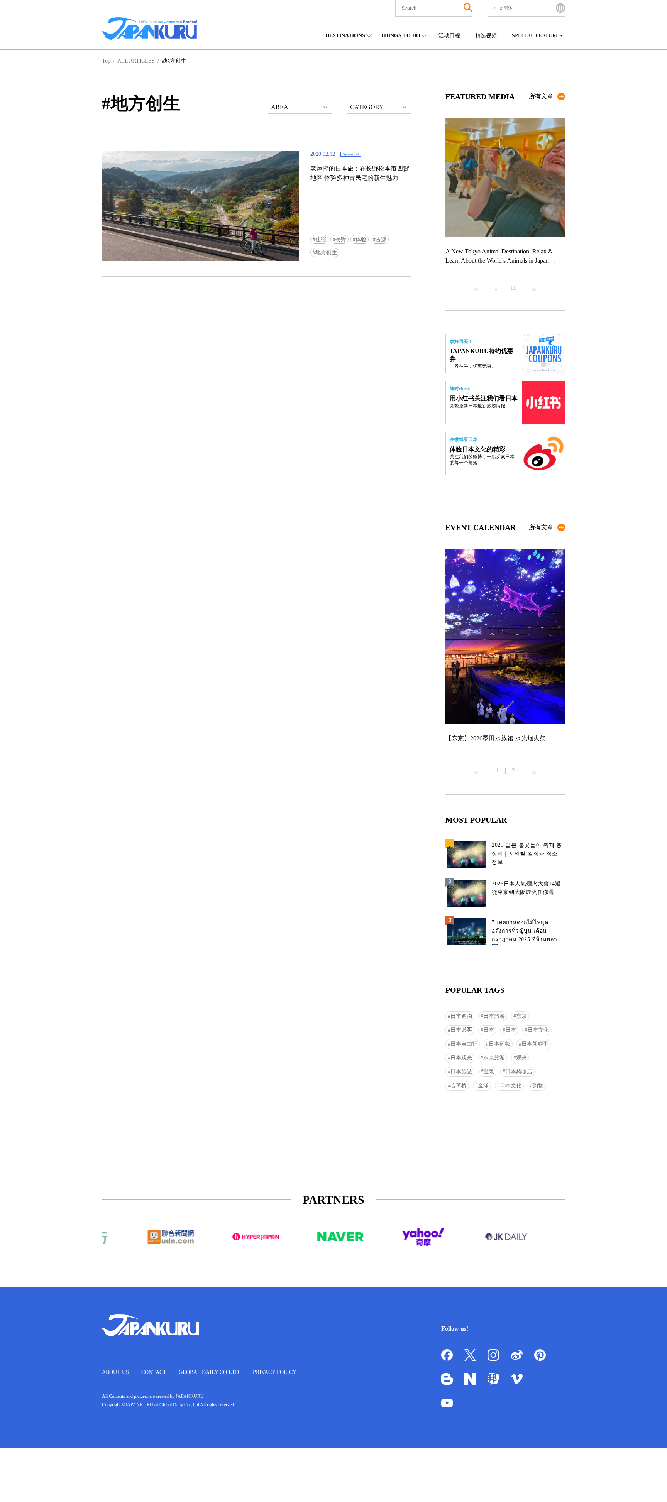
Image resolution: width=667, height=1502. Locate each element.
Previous (476, 286)
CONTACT (153, 1372)
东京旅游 (494, 1058)
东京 (521, 1016)
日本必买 (461, 1030)
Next (534, 286)
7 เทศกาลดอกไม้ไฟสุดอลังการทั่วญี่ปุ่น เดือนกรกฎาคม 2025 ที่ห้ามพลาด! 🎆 (527, 932)
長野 (340, 239)
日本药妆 (499, 1044)
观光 (521, 1058)
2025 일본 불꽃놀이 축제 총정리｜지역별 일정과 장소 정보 (527, 853)
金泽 (483, 1085)
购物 (538, 1085)
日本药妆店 (518, 1072)
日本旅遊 (461, 1072)
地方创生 (326, 252)
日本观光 (461, 1058)
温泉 (488, 1072)
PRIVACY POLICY (274, 1372)
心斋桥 (458, 1085)
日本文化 (538, 1030)
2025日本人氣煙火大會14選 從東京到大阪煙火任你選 (526, 888)
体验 (361, 239)
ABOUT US (115, 1372)
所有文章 (541, 96)
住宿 (320, 239)
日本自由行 (463, 1044)
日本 (488, 1030)
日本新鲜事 (534, 1044)
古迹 (381, 239)
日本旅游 (494, 1016)
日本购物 (461, 1016)
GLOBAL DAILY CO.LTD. (209, 1372)
